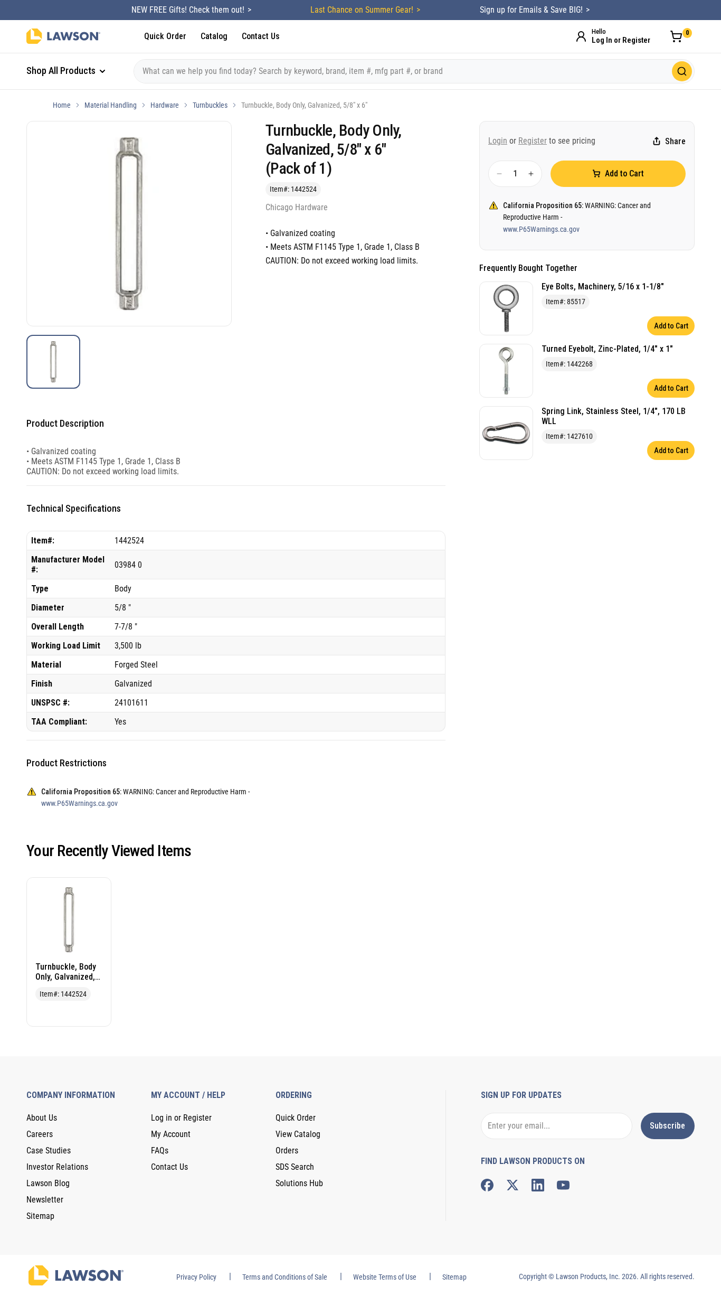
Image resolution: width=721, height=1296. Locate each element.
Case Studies (48, 1150)
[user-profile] (581, 36)
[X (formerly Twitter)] (512, 1185)
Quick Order (165, 36)
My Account (171, 1134)
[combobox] (414, 71)
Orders (287, 1150)
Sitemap (40, 1216)
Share (675, 141)
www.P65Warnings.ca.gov (541, 229)
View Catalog (298, 1134)
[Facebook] (487, 1185)
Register (532, 141)
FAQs (159, 1150)
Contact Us (261, 36)
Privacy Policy (196, 1277)
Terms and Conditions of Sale (284, 1277)
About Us (41, 1118)
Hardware (164, 105)
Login (497, 141)
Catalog (214, 36)
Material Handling (110, 105)
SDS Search (295, 1167)
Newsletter (44, 1200)
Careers (39, 1134)
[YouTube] (563, 1185)
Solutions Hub (299, 1183)
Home (62, 105)
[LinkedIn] (538, 1185)
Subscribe (667, 1126)
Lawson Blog (48, 1183)
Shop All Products (62, 70)
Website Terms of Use (384, 1277)
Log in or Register (181, 1118)
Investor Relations (57, 1167)
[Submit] (682, 71)
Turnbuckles (210, 105)
